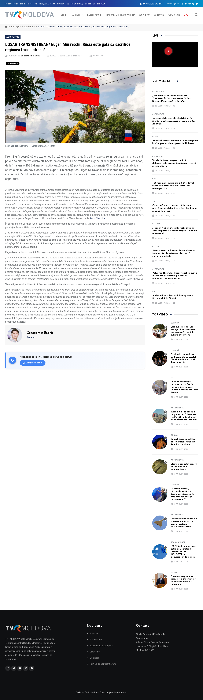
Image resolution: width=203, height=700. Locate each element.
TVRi (35, 4)
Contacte (159, 15)
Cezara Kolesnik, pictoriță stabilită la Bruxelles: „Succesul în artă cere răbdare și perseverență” (182, 494)
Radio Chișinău (97, 218)
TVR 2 (22, 4)
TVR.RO (8, 4)
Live (186, 15)
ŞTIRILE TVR (90, 4)
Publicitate (174, 15)
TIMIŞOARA (44, 4)
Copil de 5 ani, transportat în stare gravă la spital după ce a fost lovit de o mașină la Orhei (174, 208)
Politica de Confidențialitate (103, 664)
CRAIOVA (60, 4)
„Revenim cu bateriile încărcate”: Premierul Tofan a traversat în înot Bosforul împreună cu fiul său (171, 98)
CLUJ (52, 4)
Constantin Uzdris (30, 56)
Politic (174, 572)
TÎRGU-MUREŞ (77, 4)
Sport (155, 137)
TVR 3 (29, 4)
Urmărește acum (33, 363)
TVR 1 (15, 4)
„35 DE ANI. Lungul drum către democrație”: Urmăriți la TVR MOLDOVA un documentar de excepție (184, 551)
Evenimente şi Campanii (101, 646)
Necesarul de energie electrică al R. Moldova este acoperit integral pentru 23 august (174, 121)
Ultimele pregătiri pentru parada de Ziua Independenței (184, 466)
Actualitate (29, 26)
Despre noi (144, 15)
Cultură (156, 224)
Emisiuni (75, 15)
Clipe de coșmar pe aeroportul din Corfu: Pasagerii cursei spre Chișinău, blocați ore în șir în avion (184, 387)
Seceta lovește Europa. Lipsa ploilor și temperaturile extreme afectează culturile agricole (173, 253)
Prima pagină (14, 26)
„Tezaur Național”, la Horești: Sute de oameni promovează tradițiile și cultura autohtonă (174, 231)
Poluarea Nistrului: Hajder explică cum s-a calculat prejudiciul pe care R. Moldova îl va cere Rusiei (175, 276)
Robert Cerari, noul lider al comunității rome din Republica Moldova (183, 442)
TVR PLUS (101, 4)
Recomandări (178, 542)
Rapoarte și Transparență (120, 15)
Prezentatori (93, 15)
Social (155, 179)
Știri (63, 15)
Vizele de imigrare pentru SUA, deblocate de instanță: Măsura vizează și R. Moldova (174, 163)
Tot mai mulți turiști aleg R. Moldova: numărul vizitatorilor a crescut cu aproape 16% (173, 186)
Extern (155, 246)
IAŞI (67, 4)
